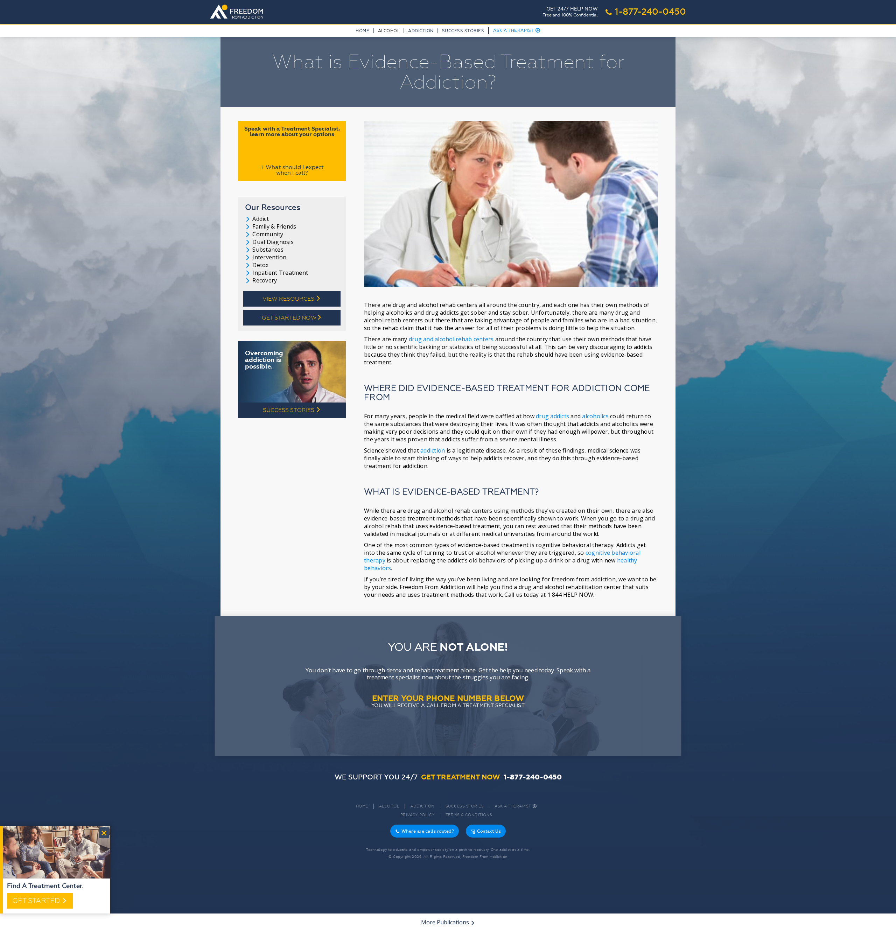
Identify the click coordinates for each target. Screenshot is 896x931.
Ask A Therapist (516, 30)
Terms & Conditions (469, 815)
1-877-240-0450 (645, 12)
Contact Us (486, 831)
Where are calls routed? (424, 831)
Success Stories (463, 30)
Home (362, 30)
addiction (432, 450)
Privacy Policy (417, 815)
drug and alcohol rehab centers (451, 339)
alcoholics (595, 416)
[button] (389, 32)
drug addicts (552, 416)
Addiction (421, 30)
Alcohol (389, 806)
